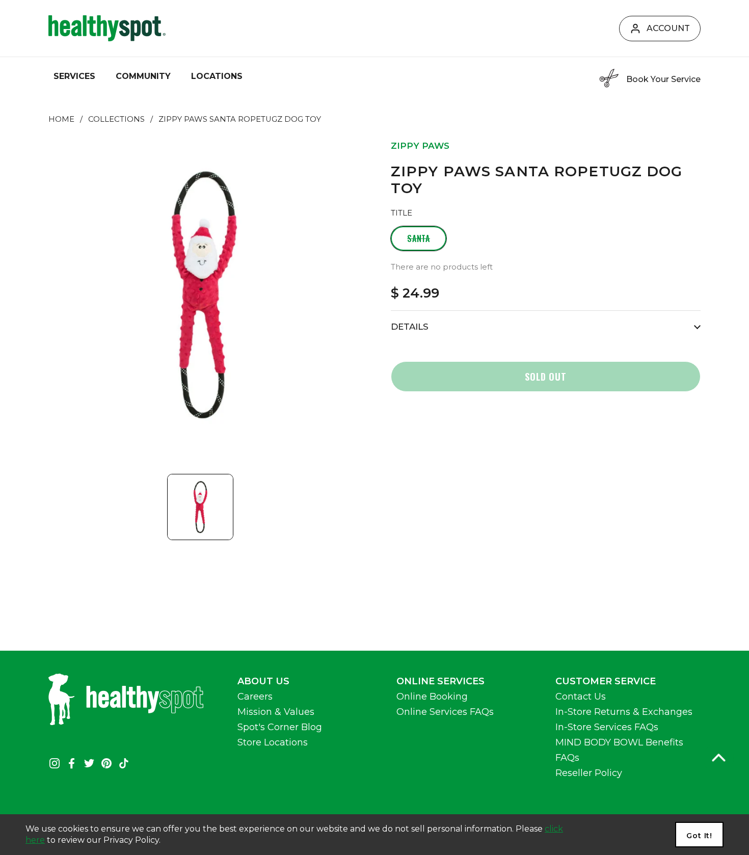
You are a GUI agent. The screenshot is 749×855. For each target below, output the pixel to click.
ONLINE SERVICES (440, 681)
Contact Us (580, 696)
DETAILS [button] (410, 327)
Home (61, 119)
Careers (255, 696)
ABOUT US (263, 681)
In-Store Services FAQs (606, 727)
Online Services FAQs (445, 711)
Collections (116, 119)
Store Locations (272, 742)
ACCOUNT (668, 28)
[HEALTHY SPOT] (107, 28)
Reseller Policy (588, 773)
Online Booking (432, 696)
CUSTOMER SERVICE (605, 681)
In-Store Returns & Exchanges (623, 711)
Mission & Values (275, 711)
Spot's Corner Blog (279, 727)
